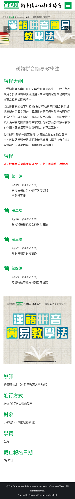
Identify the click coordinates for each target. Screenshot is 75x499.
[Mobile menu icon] (68, 5)
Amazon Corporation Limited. (43, 495)
